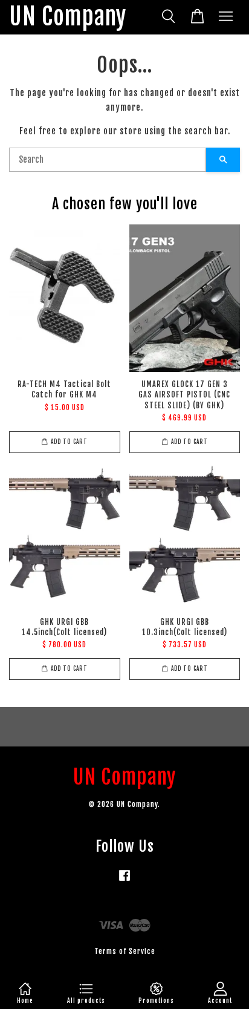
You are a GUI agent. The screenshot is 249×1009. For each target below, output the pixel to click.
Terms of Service (124, 951)
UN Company (67, 17)
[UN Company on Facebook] (124, 881)
